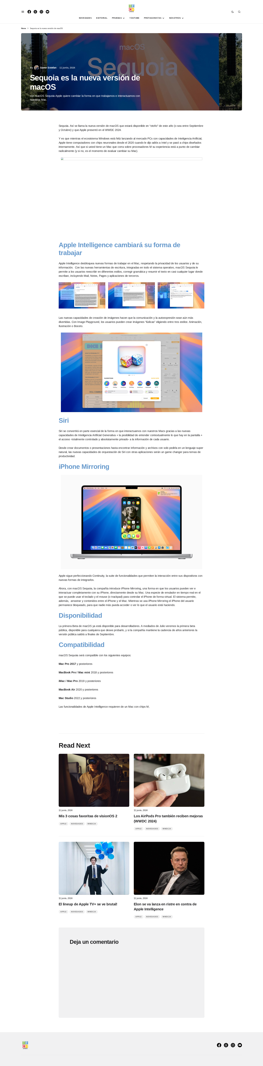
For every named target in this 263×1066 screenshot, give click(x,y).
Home (23, 28)
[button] (22, 11)
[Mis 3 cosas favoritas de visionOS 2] (94, 780)
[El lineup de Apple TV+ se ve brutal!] (94, 868)
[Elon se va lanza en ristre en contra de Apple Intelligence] (169, 868)
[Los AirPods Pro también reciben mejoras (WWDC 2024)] (169, 780)
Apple (63, 824)
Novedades (77, 824)
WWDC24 (92, 824)
